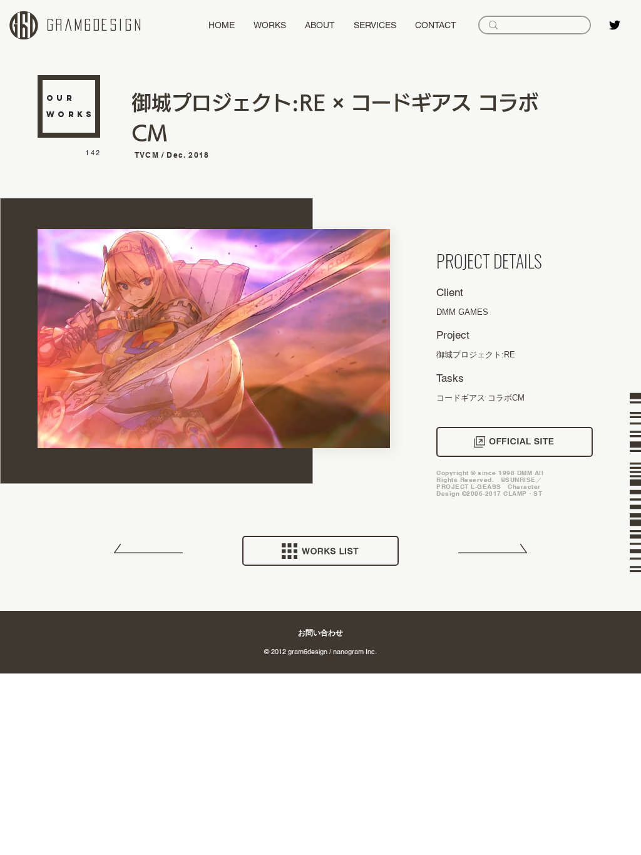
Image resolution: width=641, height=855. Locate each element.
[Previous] (148, 553)
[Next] (493, 553)
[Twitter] (614, 25)
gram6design (95, 25)
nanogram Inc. (355, 651)
